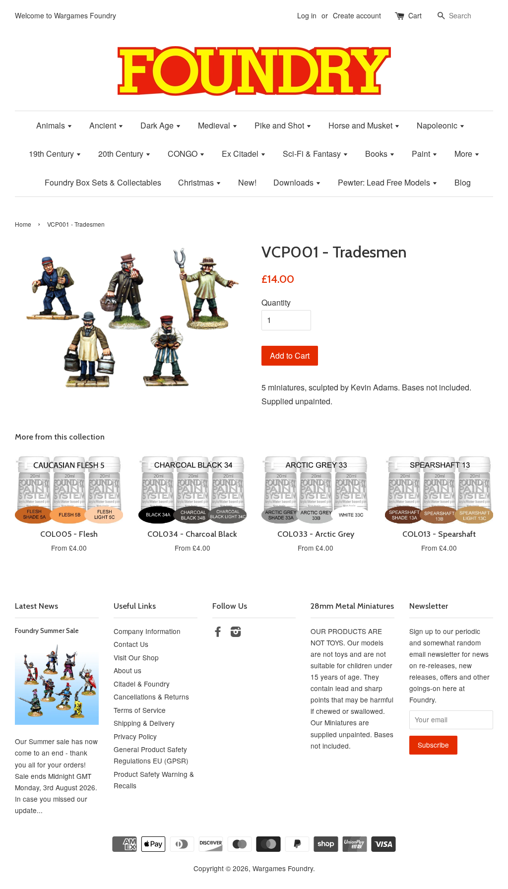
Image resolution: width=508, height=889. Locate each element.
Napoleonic (438, 125)
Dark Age (158, 125)
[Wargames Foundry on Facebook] (217, 633)
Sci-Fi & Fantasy (313, 153)
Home (23, 224)
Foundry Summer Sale (47, 631)
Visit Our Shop (136, 657)
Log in (307, 15)
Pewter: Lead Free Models (385, 182)
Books (377, 153)
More (464, 153)
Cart (415, 15)
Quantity (276, 302)
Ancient (103, 125)
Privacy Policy (135, 736)
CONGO (183, 153)
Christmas (197, 182)
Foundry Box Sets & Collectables (103, 182)
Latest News (36, 606)
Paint (422, 153)
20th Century (121, 153)
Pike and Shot (280, 125)
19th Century (52, 153)
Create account (357, 15)
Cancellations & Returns (151, 696)
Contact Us (131, 644)
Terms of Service (140, 710)
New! (247, 182)
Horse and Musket (361, 125)
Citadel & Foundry (142, 684)
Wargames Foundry (283, 868)
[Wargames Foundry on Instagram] (235, 633)
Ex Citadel (241, 153)
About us (127, 670)
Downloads (294, 182)
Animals (51, 125)
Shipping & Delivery (144, 723)
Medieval (215, 125)
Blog (462, 182)
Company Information (147, 631)
